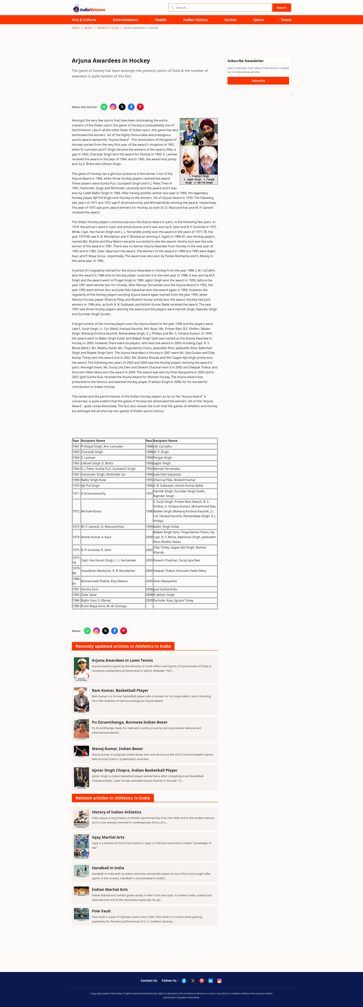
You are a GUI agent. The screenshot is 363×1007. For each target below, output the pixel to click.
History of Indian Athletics (116, 812)
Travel (286, 20)
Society (230, 20)
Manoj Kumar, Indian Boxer (117, 748)
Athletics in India (108, 28)
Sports (258, 20)
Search (281, 7)
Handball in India (108, 867)
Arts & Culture (84, 20)
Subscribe (258, 80)
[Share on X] (122, 107)
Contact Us (149, 980)
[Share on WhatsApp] (104, 107)
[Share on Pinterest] (140, 107)
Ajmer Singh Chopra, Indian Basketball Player (135, 770)
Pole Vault (101, 911)
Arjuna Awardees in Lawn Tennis (122, 660)
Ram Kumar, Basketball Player (120, 690)
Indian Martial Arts (110, 889)
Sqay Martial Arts (108, 837)
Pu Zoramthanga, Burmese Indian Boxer (130, 722)
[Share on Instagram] (113, 107)
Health (161, 20)
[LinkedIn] (211, 981)
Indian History (195, 20)
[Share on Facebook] (131, 107)
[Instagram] (219, 981)
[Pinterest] (202, 981)
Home (75, 28)
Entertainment (125, 20)
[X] (193, 981)
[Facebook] (184, 981)
